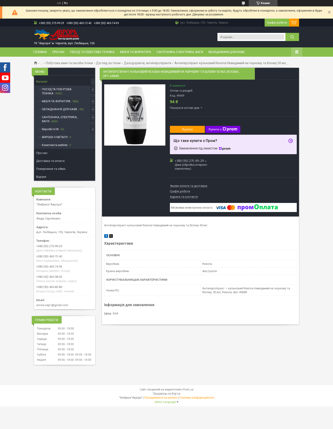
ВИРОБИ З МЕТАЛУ (55, 137)
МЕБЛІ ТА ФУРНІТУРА (135, 52)
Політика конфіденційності (197, 397)
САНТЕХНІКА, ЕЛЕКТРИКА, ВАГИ (180, 52)
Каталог (42, 81)
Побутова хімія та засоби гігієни (69, 63)
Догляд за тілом (108, 63)
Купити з (215, 129)
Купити (187, 129)
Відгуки (41, 176)
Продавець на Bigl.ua (166, 393)
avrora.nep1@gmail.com (52, 305)
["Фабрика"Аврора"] (56, 35)
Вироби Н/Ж (50, 129)
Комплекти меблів (55, 145)
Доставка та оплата (50, 161)
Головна (40, 52)
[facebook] (106, 237)
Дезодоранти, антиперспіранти (147, 63)
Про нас (58, 52)
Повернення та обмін (50, 169)
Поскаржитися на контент (161, 397)
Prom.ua (188, 389)
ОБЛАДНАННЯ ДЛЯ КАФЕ (226, 52)
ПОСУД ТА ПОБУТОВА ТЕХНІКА (92, 52)
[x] (111, 237)
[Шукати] (292, 37)
